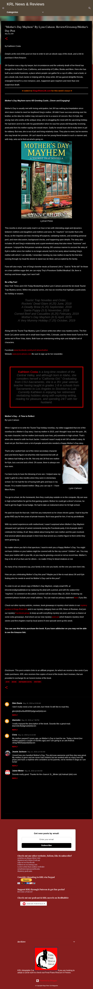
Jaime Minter (18, 771)
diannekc (16, 720)
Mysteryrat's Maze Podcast (28, 860)
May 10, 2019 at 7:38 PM (30, 720)
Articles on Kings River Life (28, 858)
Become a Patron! (24, 892)
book (14, 682)
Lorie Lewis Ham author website (30, 867)
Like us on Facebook (26, 862)
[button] (6, 38)
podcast (55, 617)
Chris (14, 735)
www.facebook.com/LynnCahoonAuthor (31, 350)
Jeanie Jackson (19, 752)
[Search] (89, 8)
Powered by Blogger (48, 981)
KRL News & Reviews (25, 4)
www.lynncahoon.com (21, 354)
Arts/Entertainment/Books (28, 869)
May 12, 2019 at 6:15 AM (27, 735)
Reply (15, 715)
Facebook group (22, 613)
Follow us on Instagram (27, 865)
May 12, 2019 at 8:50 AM (36, 752)
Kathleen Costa (28, 371)
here (76, 598)
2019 (7, 682)
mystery (37, 682)
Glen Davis (17, 703)
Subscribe (46, 845)
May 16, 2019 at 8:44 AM (33, 771)
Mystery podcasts (24, 871)
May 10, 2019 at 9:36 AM (32, 703)
